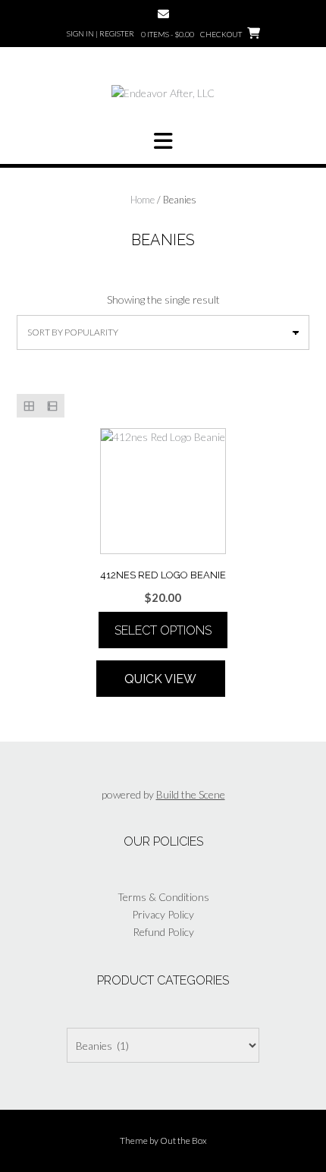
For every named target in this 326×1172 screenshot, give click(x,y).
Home (142, 200)
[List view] (52, 405)
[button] (163, 141)
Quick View (160, 679)
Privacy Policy (163, 914)
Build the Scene (190, 794)
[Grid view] (28, 405)
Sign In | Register (100, 33)
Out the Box (183, 1140)
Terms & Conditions (163, 896)
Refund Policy (163, 931)
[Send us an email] (163, 14)
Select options (163, 630)
